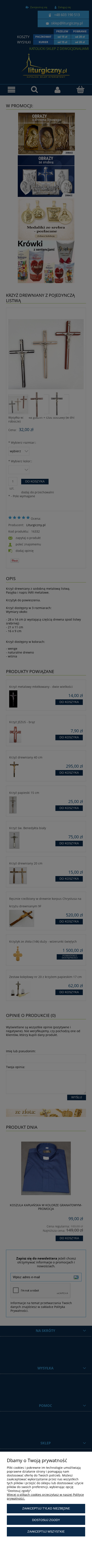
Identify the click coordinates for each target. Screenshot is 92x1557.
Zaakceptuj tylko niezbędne (46, 1508)
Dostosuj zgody (46, 1520)
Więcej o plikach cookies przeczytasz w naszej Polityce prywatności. (45, 1496)
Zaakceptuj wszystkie (46, 1531)
